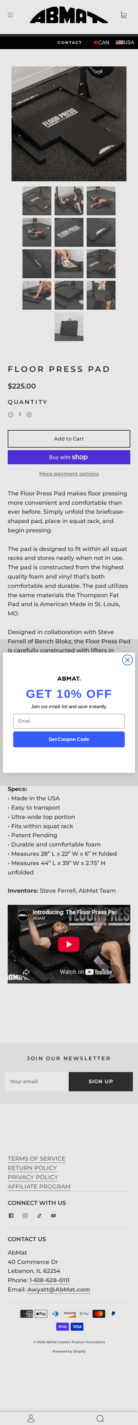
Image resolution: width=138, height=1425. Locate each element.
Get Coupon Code (69, 739)
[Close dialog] (128, 660)
